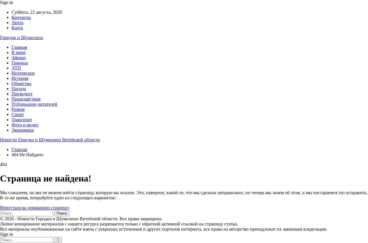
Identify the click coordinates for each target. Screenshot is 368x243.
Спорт (18, 114)
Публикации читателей (34, 104)
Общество (21, 83)
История (20, 78)
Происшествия (26, 99)
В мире (19, 52)
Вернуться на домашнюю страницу (34, 207)
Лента (17, 22)
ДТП (16, 67)
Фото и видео (25, 124)
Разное (18, 109)
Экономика (23, 130)
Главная (19, 47)
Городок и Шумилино (21, 37)
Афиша (19, 57)
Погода (19, 88)
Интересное (23, 73)
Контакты (21, 17)
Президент (22, 93)
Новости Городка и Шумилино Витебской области (50, 139)
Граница (20, 62)
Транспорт (22, 119)
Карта (17, 27)
